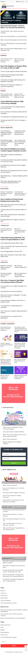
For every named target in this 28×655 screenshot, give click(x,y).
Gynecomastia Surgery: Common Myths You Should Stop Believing (13, 27)
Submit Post (21, 1)
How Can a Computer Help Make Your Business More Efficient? (12, 281)
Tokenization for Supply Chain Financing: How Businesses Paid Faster (13, 80)
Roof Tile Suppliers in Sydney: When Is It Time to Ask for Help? (14, 67)
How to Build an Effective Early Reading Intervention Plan (12, 200)
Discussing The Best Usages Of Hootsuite (14, 492)
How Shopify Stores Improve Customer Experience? (6, 328)
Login (2, 627)
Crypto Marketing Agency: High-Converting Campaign (12, 102)
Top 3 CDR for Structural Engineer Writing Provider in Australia (13, 558)
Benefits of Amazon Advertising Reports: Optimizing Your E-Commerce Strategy (6, 362)
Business (4, 55)
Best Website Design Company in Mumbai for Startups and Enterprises (7, 143)
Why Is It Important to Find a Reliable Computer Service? (20, 275)
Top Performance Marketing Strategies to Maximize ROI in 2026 (6, 133)
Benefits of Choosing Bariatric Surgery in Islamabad (6, 267)
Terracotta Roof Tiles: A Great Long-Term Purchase (7, 60)
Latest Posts (4, 595)
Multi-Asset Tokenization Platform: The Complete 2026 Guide (20, 231)
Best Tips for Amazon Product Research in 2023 (20, 361)
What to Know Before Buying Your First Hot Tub (14, 40)
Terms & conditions (6, 600)
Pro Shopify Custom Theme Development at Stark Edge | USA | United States (20, 329)
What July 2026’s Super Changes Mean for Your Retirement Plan (7, 95)
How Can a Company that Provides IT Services (6, 275)
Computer (4, 262)
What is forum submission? (10, 439)
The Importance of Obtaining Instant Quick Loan (14, 117)
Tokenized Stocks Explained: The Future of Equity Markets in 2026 (13, 238)
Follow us (19, 6)
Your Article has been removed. (9, 603)
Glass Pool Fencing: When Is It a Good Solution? (14, 36)
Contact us (3, 593)
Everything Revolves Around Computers (11, 291)
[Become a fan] (26, 650)
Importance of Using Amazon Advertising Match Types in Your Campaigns (19, 346)
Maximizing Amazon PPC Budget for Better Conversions (20, 377)
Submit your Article (5, 625)
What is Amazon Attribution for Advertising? (5, 377)
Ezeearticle (11, 652)
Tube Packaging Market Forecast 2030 (11, 251)
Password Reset (5, 632)
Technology (5, 225)
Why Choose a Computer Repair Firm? (20, 266)
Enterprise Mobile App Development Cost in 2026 (6, 230)
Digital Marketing (7, 127)
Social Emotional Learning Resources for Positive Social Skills (20, 193)
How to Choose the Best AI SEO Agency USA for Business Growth (20, 143)
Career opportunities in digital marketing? (13, 431)
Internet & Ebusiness (8, 324)
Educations (4, 188)
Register (3, 630)
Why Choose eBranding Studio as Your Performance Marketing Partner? (11, 182)
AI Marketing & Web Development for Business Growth (19, 132)
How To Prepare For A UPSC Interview (12, 482)
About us (3, 590)
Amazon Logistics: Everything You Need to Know (7, 345)
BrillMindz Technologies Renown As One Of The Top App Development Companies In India (14, 423)
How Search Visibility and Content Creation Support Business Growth (13, 150)
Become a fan (25, 6)
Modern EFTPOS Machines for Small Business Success (19, 95)
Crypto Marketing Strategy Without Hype (12, 243)
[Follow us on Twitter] (26, 646)
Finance (3, 91)
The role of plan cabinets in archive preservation (14, 71)
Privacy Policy (4, 598)
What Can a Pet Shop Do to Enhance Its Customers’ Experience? (11, 85)
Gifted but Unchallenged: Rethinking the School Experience (7, 193)
